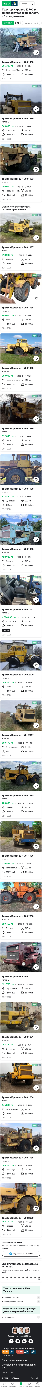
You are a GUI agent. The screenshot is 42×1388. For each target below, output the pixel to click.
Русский (34, 1378)
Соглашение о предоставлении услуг (19, 1366)
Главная (4, 1386)
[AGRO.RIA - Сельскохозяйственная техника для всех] (10, 3)
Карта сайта (8, 1372)
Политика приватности (15, 1360)
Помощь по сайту (21, 1336)
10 (39, 1279)
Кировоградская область (20, 1302)
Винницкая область (20, 1298)
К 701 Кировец (20, 1317)
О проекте (7, 1355)
